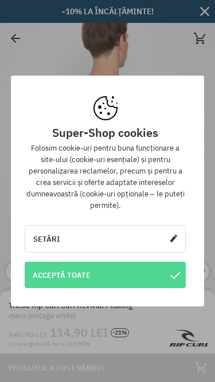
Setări (46, 239)
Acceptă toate (62, 275)
